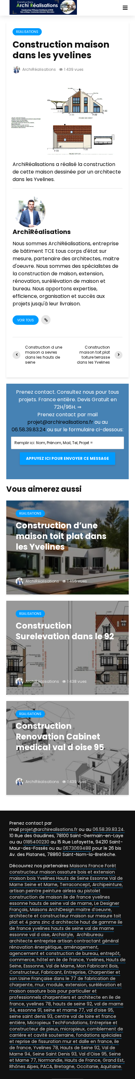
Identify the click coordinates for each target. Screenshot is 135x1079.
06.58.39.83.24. (109, 829)
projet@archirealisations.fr (60, 422)
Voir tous (25, 320)
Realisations (27, 31)
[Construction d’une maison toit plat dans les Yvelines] (67, 547)
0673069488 (77, 848)
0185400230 (36, 842)
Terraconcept (75, 884)
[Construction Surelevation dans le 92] (67, 647)
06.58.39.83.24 (29, 429)
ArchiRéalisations (38, 69)
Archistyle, (63, 934)
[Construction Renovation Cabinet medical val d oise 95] (67, 747)
